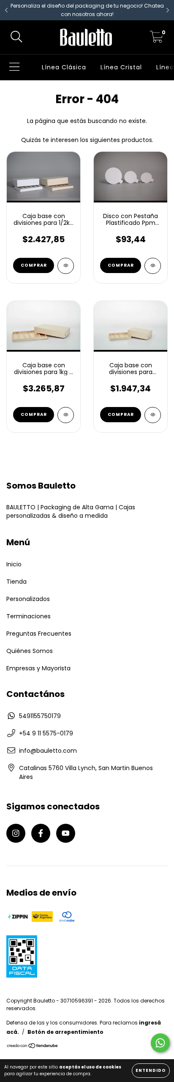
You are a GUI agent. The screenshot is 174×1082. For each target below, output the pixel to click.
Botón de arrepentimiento (65, 1032)
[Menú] (14, 67)
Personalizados (28, 599)
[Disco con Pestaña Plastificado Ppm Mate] (152, 266)
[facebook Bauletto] (40, 833)
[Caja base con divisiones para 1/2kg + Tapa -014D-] (65, 266)
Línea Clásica (64, 67)
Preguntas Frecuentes (38, 633)
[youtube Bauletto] (65, 833)
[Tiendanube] (32, 1046)
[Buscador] (16, 37)
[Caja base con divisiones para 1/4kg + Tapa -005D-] (152, 415)
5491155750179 (40, 716)
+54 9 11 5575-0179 (46, 733)
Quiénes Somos (29, 651)
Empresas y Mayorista (38, 668)
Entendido (151, 1070)
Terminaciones (28, 616)
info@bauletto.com (48, 750)
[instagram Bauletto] (15, 833)
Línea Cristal (121, 67)
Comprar (34, 265)
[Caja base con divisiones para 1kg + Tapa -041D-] (65, 415)
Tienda (16, 581)
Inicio (14, 564)
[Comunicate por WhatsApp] (160, 1042)
